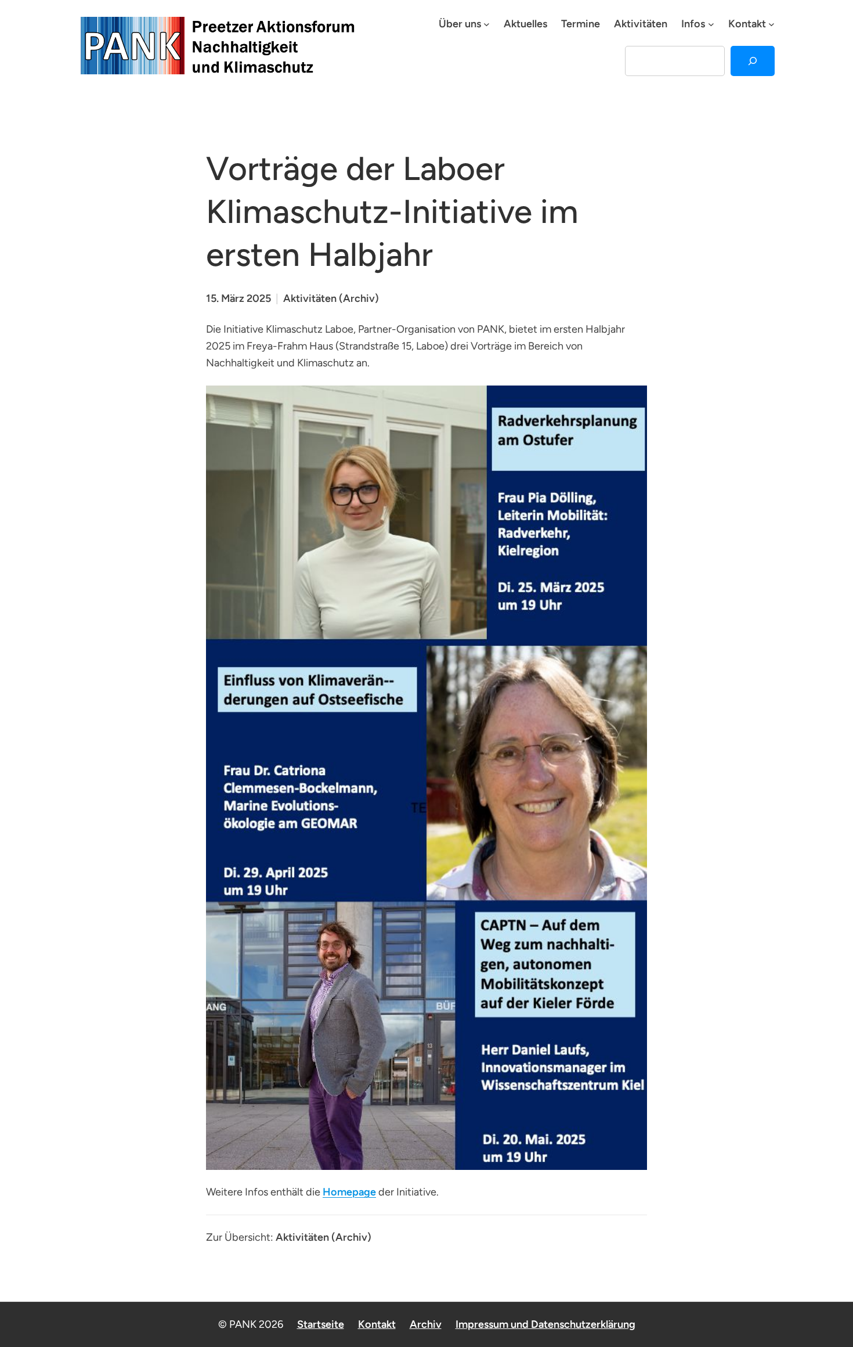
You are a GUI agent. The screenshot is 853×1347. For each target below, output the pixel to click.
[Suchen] (753, 61)
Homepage (349, 1192)
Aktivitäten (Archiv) (331, 298)
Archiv (426, 1324)
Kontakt (377, 1324)
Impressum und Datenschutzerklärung (545, 1324)
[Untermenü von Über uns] (486, 24)
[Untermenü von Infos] (711, 24)
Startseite (320, 1324)
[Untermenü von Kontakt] (771, 24)
